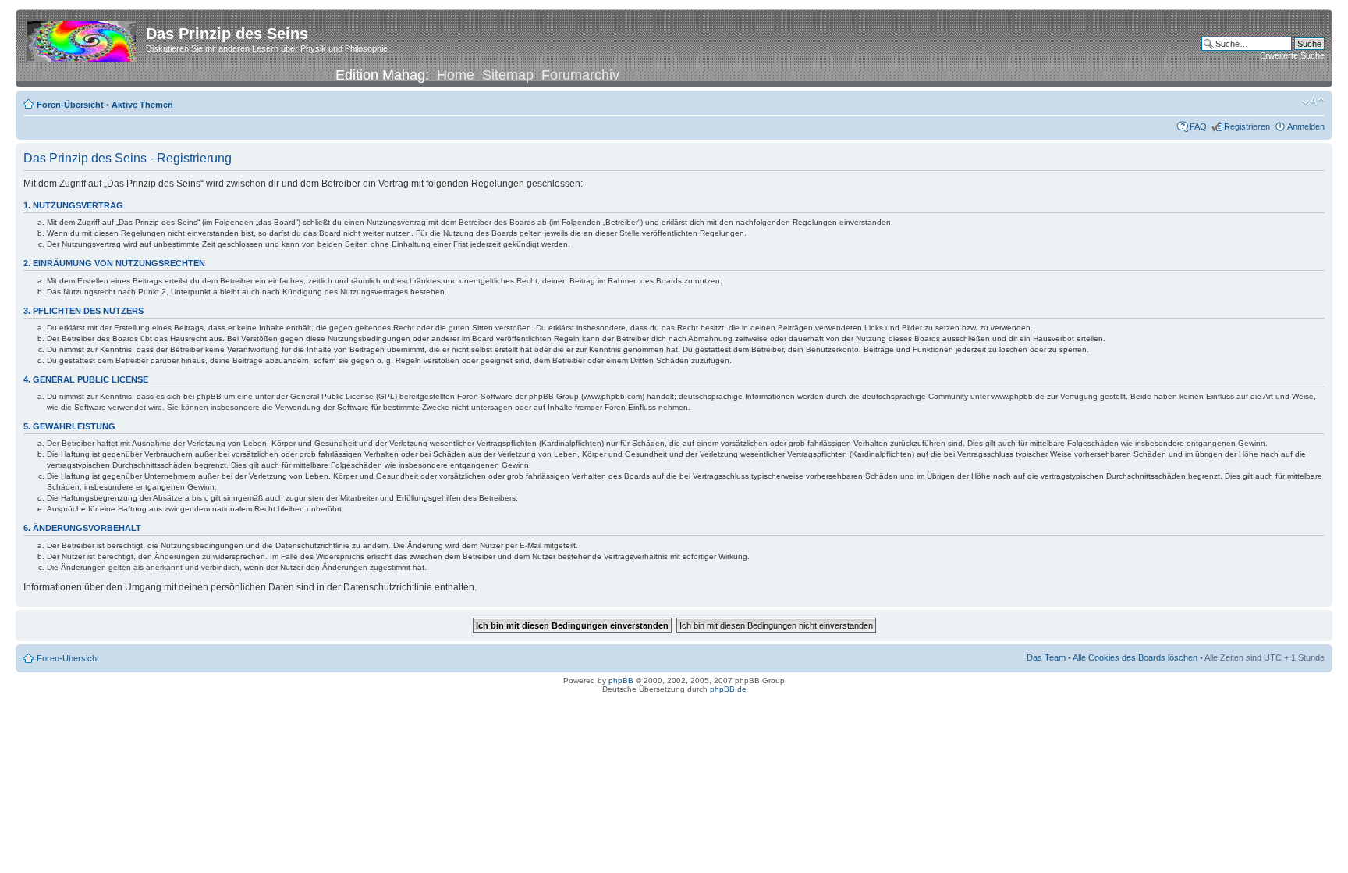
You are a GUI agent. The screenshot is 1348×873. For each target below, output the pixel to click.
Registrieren (1247, 126)
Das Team (1046, 657)
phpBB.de (728, 689)
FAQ (1198, 126)
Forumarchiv (580, 75)
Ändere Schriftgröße (1313, 101)
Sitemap (508, 75)
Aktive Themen (142, 104)
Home (455, 75)
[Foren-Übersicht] (83, 38)
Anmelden (1306, 126)
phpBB (620, 680)
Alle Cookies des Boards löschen (1135, 657)
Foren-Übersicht (70, 104)
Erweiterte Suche (1292, 55)
